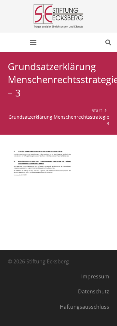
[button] (33, 42)
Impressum (95, 276)
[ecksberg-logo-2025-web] (58, 16)
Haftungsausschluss (84, 306)
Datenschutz (93, 291)
